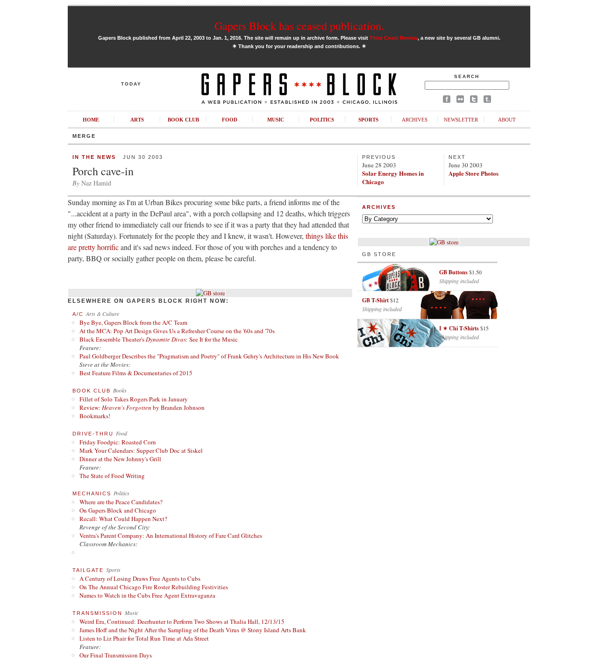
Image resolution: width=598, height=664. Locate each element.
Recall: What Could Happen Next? (123, 518)
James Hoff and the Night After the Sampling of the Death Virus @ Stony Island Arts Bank (192, 630)
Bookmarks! (94, 416)
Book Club (183, 119)
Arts (137, 119)
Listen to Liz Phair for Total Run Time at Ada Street (144, 638)
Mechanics (91, 493)
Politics (322, 119)
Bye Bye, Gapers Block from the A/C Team (133, 322)
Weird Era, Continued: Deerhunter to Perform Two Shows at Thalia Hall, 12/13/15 (182, 621)
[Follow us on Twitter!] (474, 100)
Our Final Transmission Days (115, 655)
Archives (414, 119)
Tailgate (88, 570)
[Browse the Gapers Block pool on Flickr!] (460, 100)
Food (229, 119)
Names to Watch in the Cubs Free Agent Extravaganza (147, 595)
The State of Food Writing (112, 475)
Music (275, 119)
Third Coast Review (394, 38)
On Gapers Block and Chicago (117, 510)
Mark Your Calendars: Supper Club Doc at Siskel (141, 450)
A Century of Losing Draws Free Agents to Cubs (139, 578)
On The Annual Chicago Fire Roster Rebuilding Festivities (153, 587)
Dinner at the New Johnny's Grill (120, 459)
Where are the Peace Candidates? (121, 502)
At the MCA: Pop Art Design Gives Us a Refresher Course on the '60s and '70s (177, 331)
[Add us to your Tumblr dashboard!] (487, 100)
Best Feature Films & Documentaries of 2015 (135, 373)
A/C (78, 314)
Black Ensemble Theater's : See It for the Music (158, 339)
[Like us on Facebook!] (447, 100)
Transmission (97, 613)
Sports (368, 119)
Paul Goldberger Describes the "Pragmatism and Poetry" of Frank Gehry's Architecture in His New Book (209, 356)
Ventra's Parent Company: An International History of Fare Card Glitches (170, 535)
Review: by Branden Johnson (142, 407)
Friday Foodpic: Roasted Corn (117, 442)
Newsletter (461, 119)
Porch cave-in (103, 171)
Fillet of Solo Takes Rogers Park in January (133, 399)
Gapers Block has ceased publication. (299, 25)
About (507, 119)
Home (91, 119)
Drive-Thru (93, 433)
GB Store (379, 254)
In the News (94, 157)
